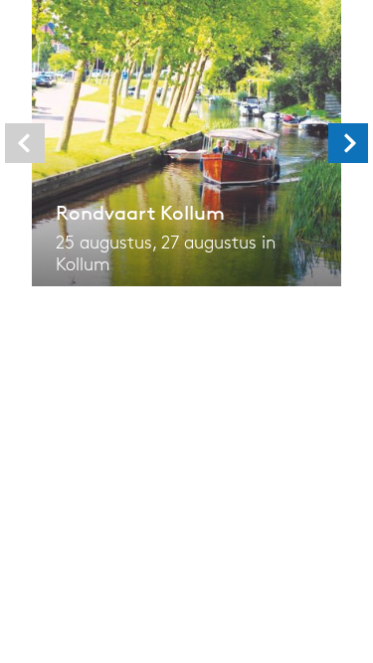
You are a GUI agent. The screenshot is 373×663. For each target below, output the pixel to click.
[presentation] (25, 143)
